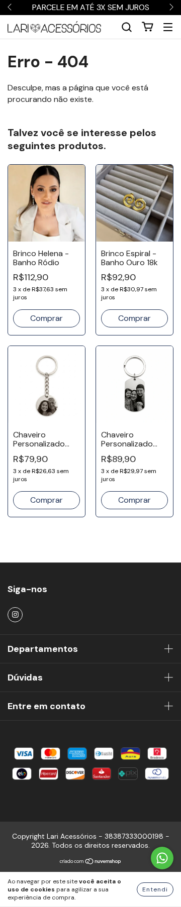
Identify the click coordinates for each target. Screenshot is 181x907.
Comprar (46, 500)
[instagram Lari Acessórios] (15, 614)
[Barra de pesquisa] (127, 27)
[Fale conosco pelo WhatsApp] (162, 858)
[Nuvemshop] (90, 862)
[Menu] (168, 27)
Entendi (155, 889)
